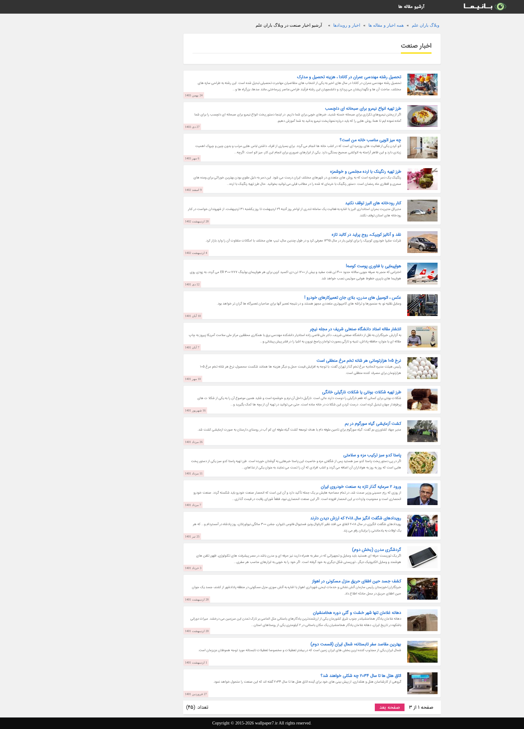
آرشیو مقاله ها (411, 6)
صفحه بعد (389, 707)
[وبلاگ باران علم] (485, 7)
